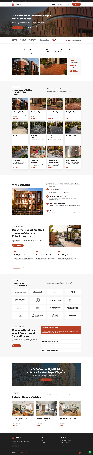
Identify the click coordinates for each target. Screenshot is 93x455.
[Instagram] (72, 1)
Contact (67, 4)
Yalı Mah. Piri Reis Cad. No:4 (67, 440)
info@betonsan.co (16, 1)
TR (79, 1)
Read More (15, 425)
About (43, 442)
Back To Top (76, 452)
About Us (53, 4)
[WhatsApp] (36, 27)
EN (77, 1)
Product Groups (60, 4)
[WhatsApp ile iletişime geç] (89, 451)
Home (49, 4)
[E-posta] (27, 267)
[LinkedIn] (74, 1)
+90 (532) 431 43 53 (25, 1)
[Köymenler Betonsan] (16, 4)
